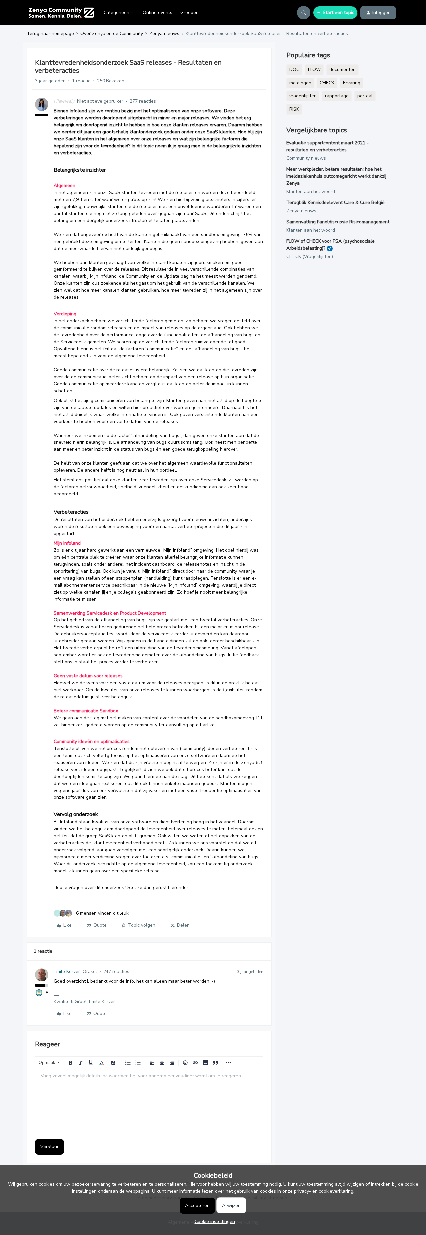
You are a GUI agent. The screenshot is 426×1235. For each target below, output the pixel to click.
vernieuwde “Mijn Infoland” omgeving (174, 550)
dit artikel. (206, 725)
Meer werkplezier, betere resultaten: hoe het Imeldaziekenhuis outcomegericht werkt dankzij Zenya (336, 176)
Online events (157, 12)
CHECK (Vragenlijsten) (309, 256)
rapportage (337, 96)
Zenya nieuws (164, 33)
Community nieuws (306, 158)
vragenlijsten (303, 96)
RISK (294, 109)
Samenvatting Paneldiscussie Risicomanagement (337, 222)
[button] (335, 12)
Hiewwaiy (64, 101)
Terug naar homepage (50, 33)
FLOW (314, 69)
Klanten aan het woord (310, 191)
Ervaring (351, 83)
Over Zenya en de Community (111, 33)
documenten (342, 69)
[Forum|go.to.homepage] (61, 12)
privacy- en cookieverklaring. (324, 1191)
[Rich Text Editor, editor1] (149, 1102)
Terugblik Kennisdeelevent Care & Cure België (335, 202)
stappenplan (129, 578)
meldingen (300, 83)
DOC (294, 69)
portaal (365, 96)
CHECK (327, 83)
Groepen (189, 12)
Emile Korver (67, 972)
